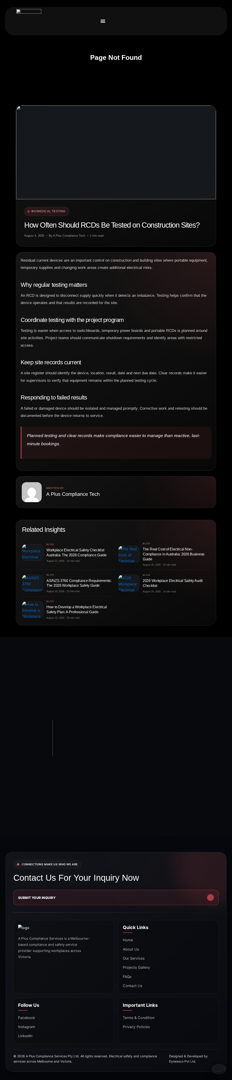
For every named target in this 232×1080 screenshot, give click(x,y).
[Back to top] (219, 1069)
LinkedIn (25, 1036)
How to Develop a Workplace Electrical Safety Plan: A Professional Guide (76, 609)
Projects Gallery (136, 967)
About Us (131, 949)
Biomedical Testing (48, 211)
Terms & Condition (139, 1017)
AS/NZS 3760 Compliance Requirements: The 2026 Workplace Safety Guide (78, 583)
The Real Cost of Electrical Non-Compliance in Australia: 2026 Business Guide (173, 554)
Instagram (26, 1026)
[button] (103, 21)
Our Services (134, 958)
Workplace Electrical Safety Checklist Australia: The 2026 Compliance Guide (76, 552)
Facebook (26, 1017)
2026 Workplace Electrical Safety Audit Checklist (173, 583)
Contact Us (132, 985)
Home (128, 940)
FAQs (127, 976)
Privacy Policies (136, 1026)
